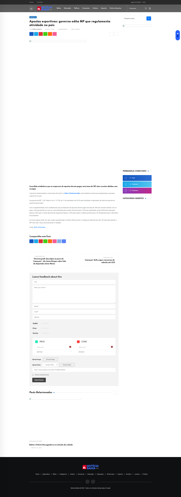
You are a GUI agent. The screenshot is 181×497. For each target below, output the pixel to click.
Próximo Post (108, 257)
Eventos (128, 474)
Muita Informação (39, 227)
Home (31, 2)
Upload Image (36, 359)
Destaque (32, 441)
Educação (67, 8)
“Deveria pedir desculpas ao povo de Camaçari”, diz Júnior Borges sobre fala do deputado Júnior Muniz (49, 261)
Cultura (95, 8)
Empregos (100, 474)
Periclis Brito (37, 29)
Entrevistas (110, 474)
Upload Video (36, 365)
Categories (63, 474)
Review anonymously (42, 375)
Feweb (108, 488)
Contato (40, 2)
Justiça (137, 474)
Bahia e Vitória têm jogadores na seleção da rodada (51, 445)
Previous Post (40, 256)
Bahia (59, 8)
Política (76, 8)
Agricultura (46, 474)
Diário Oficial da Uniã (71, 193)
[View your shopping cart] (150, 8)
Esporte (103, 8)
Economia (85, 8)
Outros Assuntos (115, 8)
